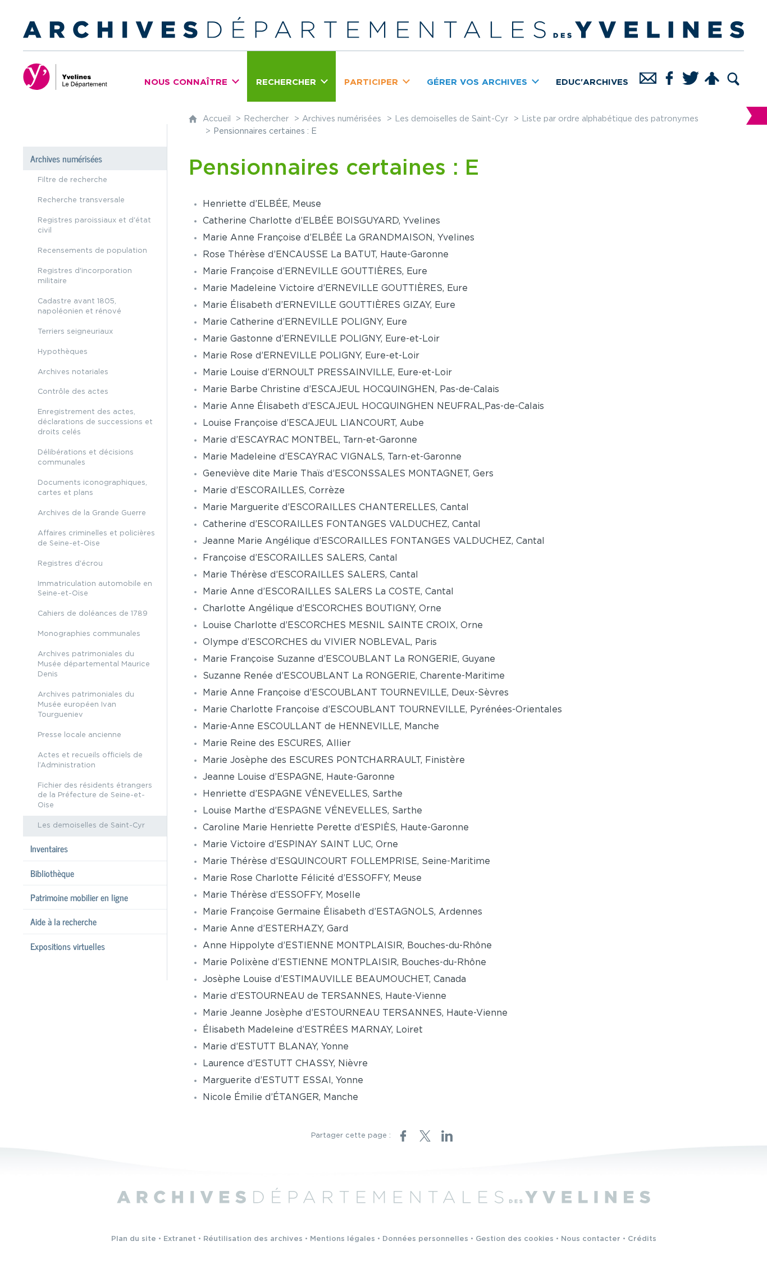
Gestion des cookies (515, 1239)
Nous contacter (590, 1239)
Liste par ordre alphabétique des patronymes (610, 118)
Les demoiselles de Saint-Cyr (451, 118)
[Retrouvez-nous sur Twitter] (690, 76)
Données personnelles (425, 1239)
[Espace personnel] (712, 76)
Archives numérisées (341, 118)
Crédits (642, 1239)
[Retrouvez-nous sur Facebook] (669, 76)
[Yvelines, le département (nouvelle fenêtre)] (65, 76)
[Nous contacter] (648, 76)
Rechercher (266, 118)
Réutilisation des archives (253, 1239)
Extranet (179, 1239)
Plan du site (133, 1239)
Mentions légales (342, 1239)
